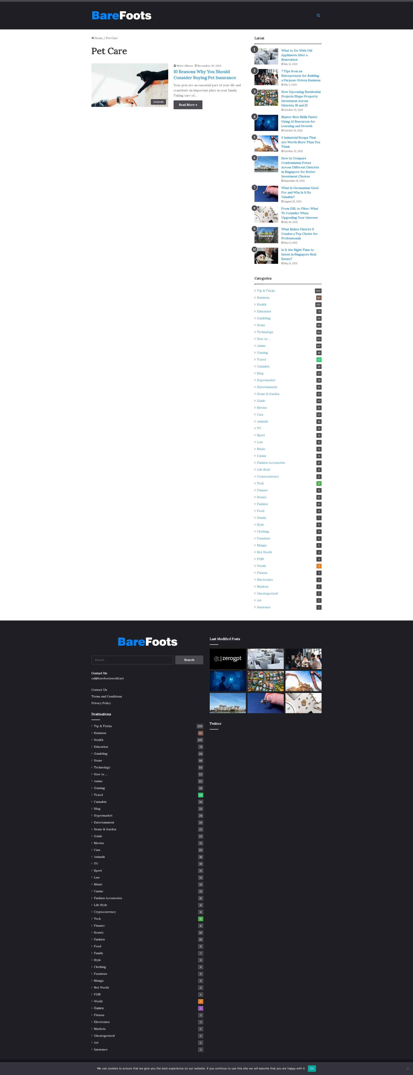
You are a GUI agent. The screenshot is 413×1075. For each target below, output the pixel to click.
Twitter (215, 724)
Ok (312, 1068)
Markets (263, 586)
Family (261, 518)
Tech (260, 483)
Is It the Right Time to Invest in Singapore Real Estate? (298, 254)
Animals (262, 421)
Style (260, 525)
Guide (261, 401)
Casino (261, 456)
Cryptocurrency (268, 476)
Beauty (262, 497)
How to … (264, 339)
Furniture (263, 538)
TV (259, 428)
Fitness (262, 573)
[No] (407, 1068)
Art (259, 600)
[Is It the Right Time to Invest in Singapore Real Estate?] (266, 256)
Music (261, 449)
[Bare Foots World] (121, 15)
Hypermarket (266, 380)
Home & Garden (268, 394)
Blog (260, 373)
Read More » (188, 105)
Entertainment (267, 387)
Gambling (264, 318)
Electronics (265, 580)
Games (99, 1008)
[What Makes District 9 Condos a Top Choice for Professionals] (266, 235)
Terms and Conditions (106, 696)
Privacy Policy (101, 703)
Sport (261, 435)
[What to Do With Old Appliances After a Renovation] (266, 56)
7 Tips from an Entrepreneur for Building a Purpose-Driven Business (301, 75)
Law (260, 442)
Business (263, 297)
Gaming (262, 353)
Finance (262, 490)
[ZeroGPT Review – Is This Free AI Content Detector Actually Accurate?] (228, 659)
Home (98, 38)
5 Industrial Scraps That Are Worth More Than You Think (300, 142)
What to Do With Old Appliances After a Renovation (296, 55)
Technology (265, 332)
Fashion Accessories (271, 463)
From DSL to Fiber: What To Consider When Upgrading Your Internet (299, 213)
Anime (261, 346)
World (261, 566)
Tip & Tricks (266, 291)
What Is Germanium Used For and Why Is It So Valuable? (299, 192)
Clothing (263, 531)
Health (261, 304)
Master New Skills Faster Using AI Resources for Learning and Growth (299, 121)
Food (260, 511)
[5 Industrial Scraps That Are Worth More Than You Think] (266, 143)
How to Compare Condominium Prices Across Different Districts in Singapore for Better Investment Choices (300, 167)
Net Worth (264, 552)
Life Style (263, 469)
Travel (261, 359)
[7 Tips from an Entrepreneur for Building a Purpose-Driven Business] (266, 77)
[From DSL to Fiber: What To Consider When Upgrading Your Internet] (266, 214)
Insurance (264, 607)
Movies (262, 408)
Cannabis (263, 366)
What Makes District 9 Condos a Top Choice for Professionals (299, 233)
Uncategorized (267, 593)
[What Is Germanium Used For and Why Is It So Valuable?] (266, 194)
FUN (260, 559)
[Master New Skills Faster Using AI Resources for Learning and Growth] (266, 123)
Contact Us (99, 690)
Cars (260, 414)
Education (264, 311)
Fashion (262, 504)
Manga (262, 545)
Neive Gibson (185, 65)
